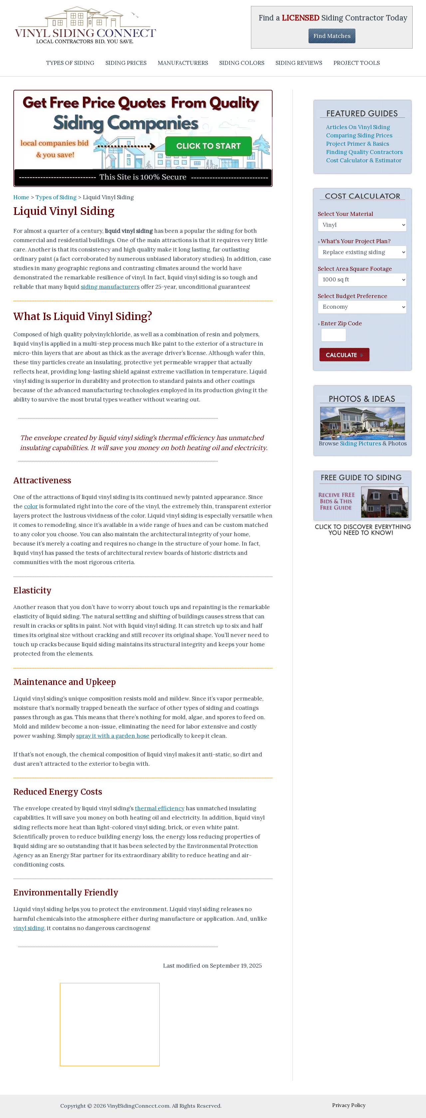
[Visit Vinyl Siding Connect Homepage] (143, 138)
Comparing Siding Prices (359, 135)
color (31, 506)
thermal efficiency (159, 808)
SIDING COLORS (241, 63)
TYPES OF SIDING (70, 63)
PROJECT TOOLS (356, 63)
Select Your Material (345, 214)
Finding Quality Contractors (364, 152)
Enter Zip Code (341, 323)
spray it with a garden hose (112, 735)
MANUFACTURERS (183, 63)
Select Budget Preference (352, 296)
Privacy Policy (348, 1105)
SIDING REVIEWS (299, 63)
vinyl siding (28, 928)
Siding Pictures (360, 443)
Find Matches (332, 36)
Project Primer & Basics (357, 143)
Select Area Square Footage (355, 268)
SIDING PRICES (126, 63)
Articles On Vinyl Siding (358, 127)
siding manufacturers (110, 286)
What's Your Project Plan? (356, 241)
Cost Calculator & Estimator (364, 160)
